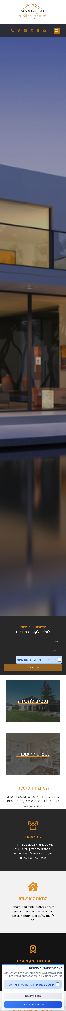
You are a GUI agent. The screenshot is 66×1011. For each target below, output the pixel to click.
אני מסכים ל (36, 660)
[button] (57, 31)
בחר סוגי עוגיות (33, 995)
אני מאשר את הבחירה (33, 1004)
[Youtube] (44, 30)
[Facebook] (38, 30)
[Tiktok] (19, 30)
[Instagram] (32, 30)
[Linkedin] (25, 30)
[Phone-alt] (12, 30)
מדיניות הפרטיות (29, 659)
